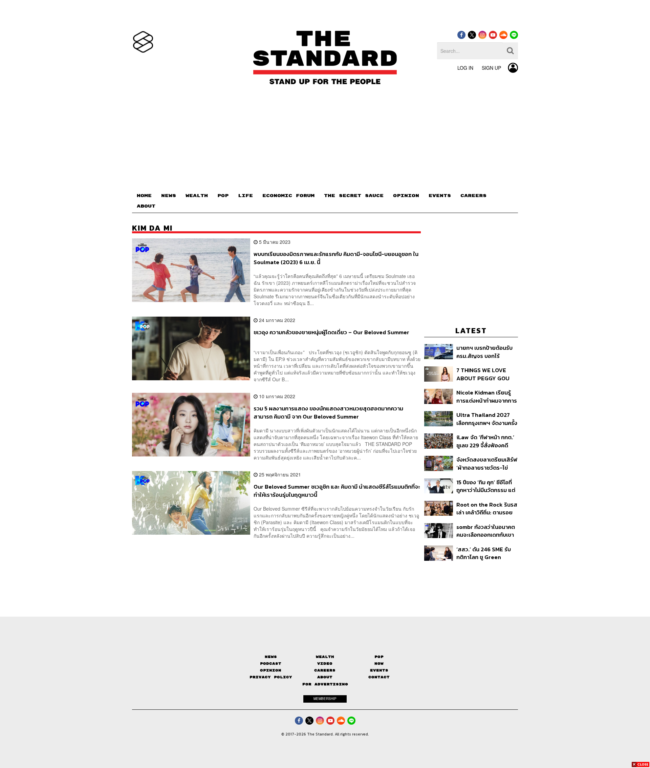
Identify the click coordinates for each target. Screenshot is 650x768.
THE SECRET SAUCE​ (354, 195)
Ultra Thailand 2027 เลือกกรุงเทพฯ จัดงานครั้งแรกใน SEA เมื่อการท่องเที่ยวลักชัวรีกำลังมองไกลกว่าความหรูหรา (486, 418)
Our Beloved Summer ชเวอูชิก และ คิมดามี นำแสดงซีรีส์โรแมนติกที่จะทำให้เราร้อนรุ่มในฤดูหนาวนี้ (337, 490)
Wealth (325, 657)
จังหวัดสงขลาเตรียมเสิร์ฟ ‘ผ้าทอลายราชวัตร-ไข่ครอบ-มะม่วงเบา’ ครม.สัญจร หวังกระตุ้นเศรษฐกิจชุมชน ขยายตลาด (486, 463)
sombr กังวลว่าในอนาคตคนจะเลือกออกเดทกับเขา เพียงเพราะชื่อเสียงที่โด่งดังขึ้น (485, 530)
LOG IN (465, 67)
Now (379, 663)
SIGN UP (491, 67)
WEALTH (197, 195)
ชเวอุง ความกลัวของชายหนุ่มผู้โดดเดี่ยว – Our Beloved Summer (331, 332)
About (324, 677)
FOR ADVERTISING (325, 684)
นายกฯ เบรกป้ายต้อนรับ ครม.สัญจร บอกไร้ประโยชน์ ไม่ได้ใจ (484, 351)
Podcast (270, 663)
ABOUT (146, 206)
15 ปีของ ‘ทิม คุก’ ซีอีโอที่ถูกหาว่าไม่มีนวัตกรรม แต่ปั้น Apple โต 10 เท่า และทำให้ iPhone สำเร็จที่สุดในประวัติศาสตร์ (485, 486)
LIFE (245, 195)
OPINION (406, 195)
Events (379, 670)
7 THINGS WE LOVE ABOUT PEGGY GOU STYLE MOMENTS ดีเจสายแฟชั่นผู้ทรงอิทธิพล (484, 374)
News (271, 657)
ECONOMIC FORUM (288, 195)
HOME (144, 195)
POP (223, 195)
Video (324, 663)
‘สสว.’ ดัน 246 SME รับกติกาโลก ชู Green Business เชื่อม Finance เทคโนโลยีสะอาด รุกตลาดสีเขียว (486, 553)
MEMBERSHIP (325, 698)
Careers (324, 670)
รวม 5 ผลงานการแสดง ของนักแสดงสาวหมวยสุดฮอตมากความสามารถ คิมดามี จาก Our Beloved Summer (328, 412)
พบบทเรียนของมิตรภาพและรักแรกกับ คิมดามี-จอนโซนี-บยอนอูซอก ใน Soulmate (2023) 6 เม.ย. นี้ (336, 257)
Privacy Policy (271, 677)
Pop (379, 657)
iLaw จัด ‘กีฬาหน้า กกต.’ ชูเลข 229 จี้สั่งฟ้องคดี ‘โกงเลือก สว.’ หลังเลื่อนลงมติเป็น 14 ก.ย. (485, 441)
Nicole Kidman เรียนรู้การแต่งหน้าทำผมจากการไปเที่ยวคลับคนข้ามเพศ (486, 396)
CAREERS (473, 195)
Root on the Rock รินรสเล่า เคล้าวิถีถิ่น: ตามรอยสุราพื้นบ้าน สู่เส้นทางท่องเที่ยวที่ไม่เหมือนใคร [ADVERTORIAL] (486, 508)
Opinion (270, 670)
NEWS (168, 195)
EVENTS (440, 195)
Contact (379, 677)
